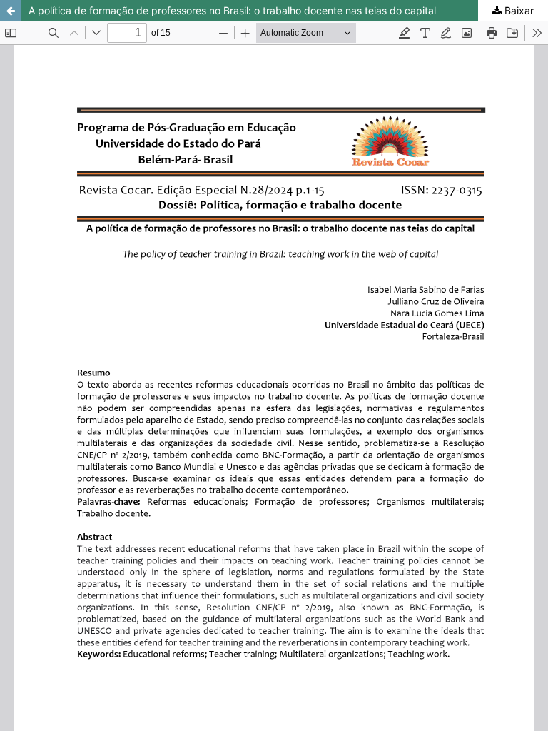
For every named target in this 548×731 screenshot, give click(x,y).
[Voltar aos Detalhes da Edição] (10, 10)
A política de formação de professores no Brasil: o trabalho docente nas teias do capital (232, 10)
